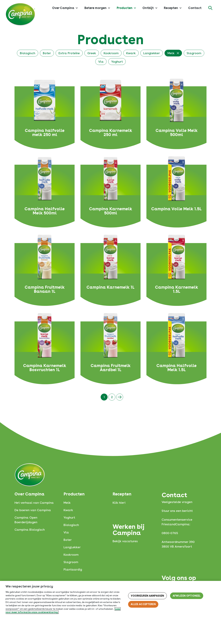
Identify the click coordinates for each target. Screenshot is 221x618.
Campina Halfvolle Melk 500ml (45, 211)
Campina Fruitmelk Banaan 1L (45, 289)
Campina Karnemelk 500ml (110, 211)
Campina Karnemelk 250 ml (110, 132)
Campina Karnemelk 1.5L (176, 289)
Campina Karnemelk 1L (110, 287)
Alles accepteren (143, 604)
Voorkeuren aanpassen (147, 595)
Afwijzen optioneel (187, 595)
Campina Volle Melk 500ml (177, 132)
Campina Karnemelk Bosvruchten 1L (44, 368)
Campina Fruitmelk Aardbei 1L (111, 368)
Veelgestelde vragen (177, 502)
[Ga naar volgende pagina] (119, 397)
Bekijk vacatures (125, 541)
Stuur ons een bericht (177, 511)
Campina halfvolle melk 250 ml (44, 132)
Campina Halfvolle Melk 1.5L (176, 368)
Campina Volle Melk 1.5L (176, 209)
